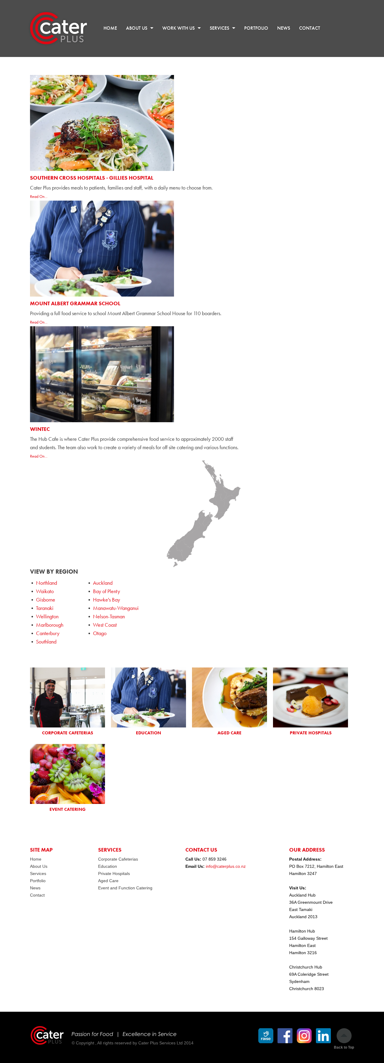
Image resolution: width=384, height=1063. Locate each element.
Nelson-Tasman (109, 616)
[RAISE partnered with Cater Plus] (265, 1035)
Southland (46, 641)
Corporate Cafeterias (118, 859)
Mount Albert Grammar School (75, 303)
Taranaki (44, 608)
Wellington (47, 616)
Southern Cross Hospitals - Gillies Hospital (91, 177)
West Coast (105, 624)
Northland (46, 582)
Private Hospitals (114, 873)
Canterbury (47, 633)
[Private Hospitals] (310, 697)
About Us (38, 866)
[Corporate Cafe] (67, 697)
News (35, 887)
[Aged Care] (229, 697)
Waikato (45, 591)
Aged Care (108, 880)
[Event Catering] (67, 774)
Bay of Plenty (106, 591)
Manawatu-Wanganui (116, 608)
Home (35, 859)
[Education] (148, 697)
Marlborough (49, 624)
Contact (37, 895)
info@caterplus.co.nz (226, 866)
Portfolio (38, 880)
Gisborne (45, 599)
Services (38, 873)
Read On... (38, 196)
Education (107, 866)
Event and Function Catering (125, 887)
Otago (99, 633)
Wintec (40, 428)
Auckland (102, 582)
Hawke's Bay (106, 599)
